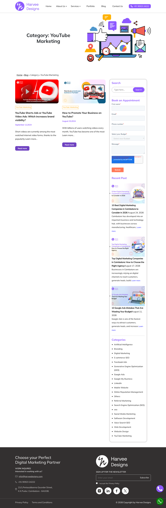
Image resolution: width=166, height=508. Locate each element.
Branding (118, 349)
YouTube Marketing (23, 107)
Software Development (124, 418)
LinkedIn (118, 383)
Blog (103, 6)
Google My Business (123, 379)
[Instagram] (99, 490)
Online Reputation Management (128, 392)
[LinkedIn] (107, 490)
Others (117, 396)
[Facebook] (115, 490)
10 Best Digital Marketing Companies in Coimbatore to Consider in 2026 (125, 209)
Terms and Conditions (42, 502)
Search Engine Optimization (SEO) (129, 405)
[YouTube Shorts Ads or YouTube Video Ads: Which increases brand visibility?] (37, 91)
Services (75, 6)
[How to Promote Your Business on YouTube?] (84, 91)
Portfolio (91, 6)
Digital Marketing (122, 353)
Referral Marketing (122, 401)
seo (115, 409)
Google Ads (119, 374)
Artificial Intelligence (123, 344)
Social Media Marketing (124, 414)
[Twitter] (124, 490)
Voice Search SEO (122, 422)
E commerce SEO (121, 357)
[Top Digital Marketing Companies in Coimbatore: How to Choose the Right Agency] (128, 246)
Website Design (121, 431)
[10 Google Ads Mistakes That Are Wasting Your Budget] (128, 296)
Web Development (122, 427)
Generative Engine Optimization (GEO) (128, 368)
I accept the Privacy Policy (109, 483)
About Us (60, 6)
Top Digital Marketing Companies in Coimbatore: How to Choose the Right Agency (128, 262)
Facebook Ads (120, 362)
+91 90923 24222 (141, 6)
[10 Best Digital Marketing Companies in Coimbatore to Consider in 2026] (128, 193)
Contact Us (117, 6)
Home (48, 6)
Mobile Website (121, 387)
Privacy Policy (21, 502)
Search (138, 89)
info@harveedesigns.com (31, 476)
